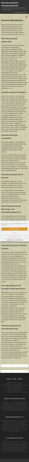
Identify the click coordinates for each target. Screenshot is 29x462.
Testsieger (24, 385)
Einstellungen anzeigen (14, 236)
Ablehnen (14, 233)
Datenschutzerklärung (18, 239)
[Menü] (26, 17)
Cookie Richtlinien (9, 239)
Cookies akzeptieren (14, 229)
